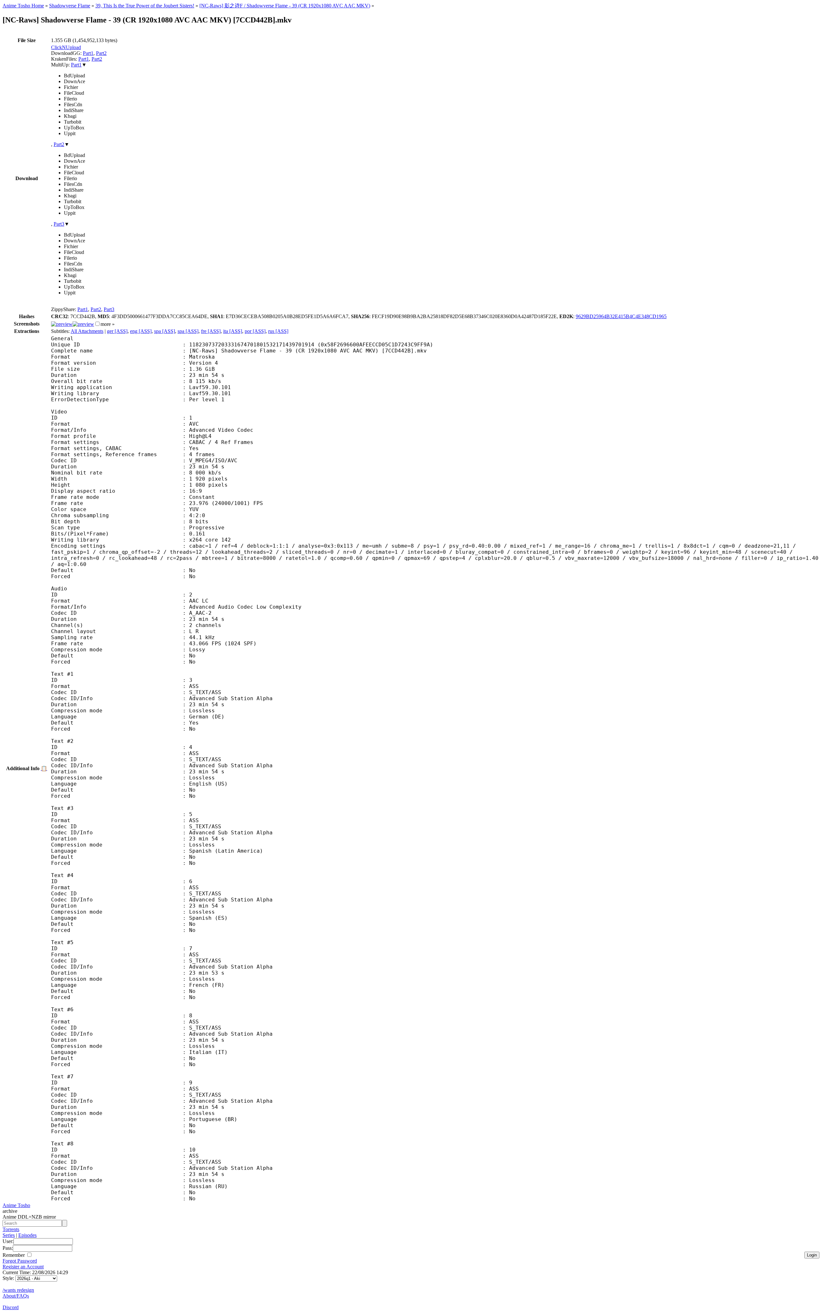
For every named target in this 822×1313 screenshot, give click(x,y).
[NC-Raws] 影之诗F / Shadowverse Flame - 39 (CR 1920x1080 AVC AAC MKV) (284, 5)
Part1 (88, 53)
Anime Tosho (16, 1205)
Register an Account (23, 1266)
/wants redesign (18, 1290)
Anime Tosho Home (23, 5)
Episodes (27, 1235)
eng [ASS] (141, 331)
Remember (14, 1255)
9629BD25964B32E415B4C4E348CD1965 (621, 316)
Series (9, 1235)
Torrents (11, 1229)
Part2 (101, 53)
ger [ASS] (117, 331)
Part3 (59, 224)
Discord (11, 1307)
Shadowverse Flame (69, 5)
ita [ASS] (232, 331)
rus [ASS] (278, 331)
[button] (97, 324)
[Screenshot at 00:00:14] (62, 324)
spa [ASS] (164, 331)
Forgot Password (20, 1261)
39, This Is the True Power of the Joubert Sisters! (144, 5)
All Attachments (87, 331)
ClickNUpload (66, 47)
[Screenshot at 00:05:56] (83, 324)
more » (108, 324)
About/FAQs (16, 1296)
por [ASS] (255, 331)
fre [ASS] (211, 331)
